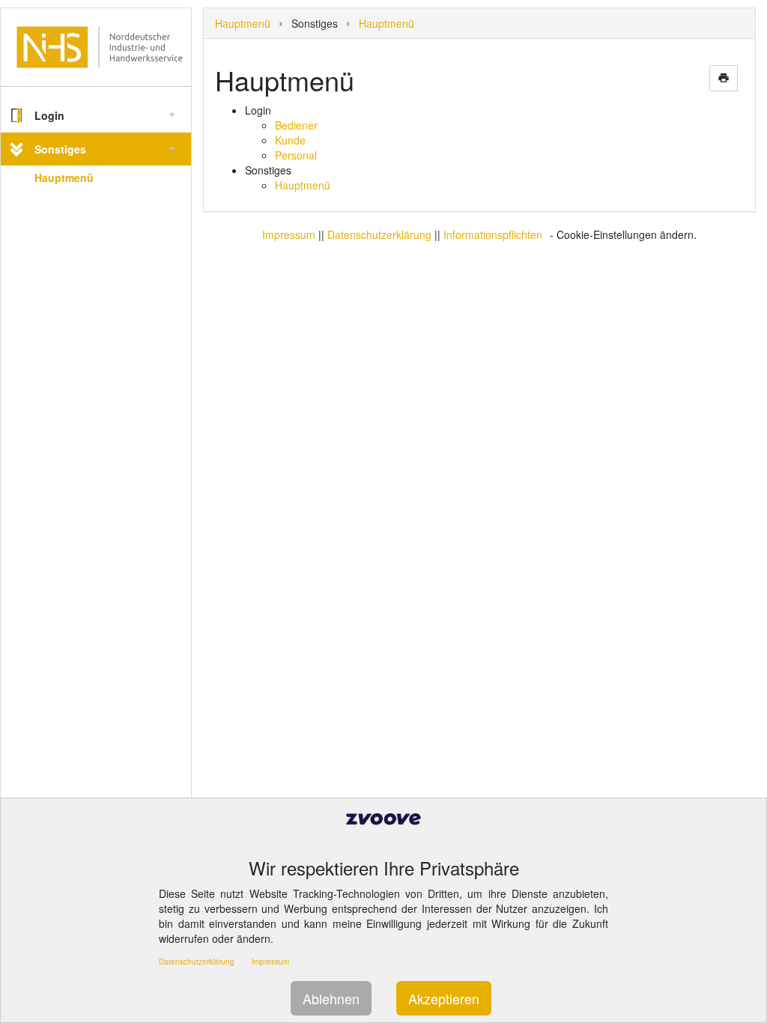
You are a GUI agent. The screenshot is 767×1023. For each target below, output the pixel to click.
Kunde (290, 140)
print (724, 78)
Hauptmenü (64, 177)
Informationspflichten (492, 234)
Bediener (296, 125)
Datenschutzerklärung (379, 234)
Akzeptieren (443, 998)
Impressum (288, 234)
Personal (296, 155)
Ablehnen (331, 998)
